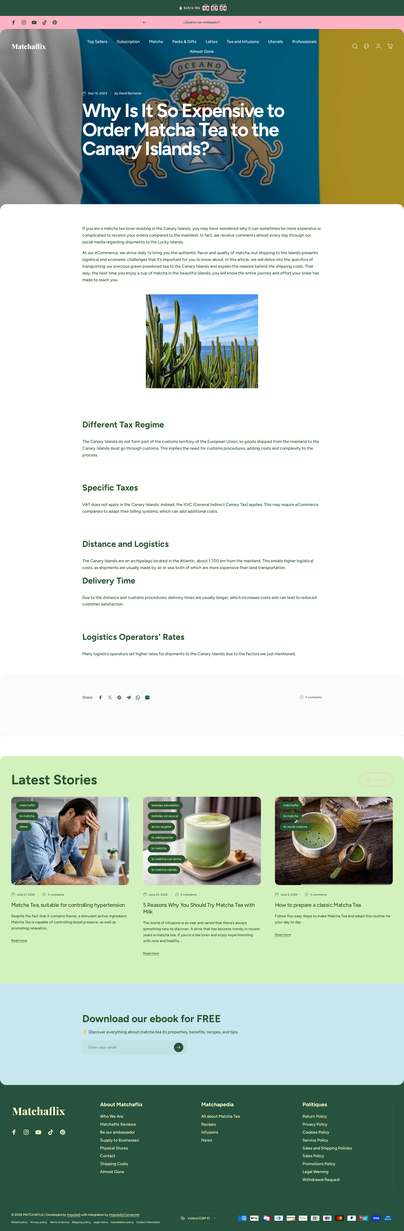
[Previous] (144, 22)
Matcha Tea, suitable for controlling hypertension (68, 905)
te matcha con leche (166, 859)
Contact (107, 1155)
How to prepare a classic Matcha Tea (318, 905)
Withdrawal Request (321, 1179)
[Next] (259, 22)
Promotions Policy (319, 1163)
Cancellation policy (122, 1222)
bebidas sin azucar (165, 816)
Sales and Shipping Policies (327, 1148)
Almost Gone (112, 1171)
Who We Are (111, 1116)
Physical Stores (114, 1148)
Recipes (208, 1124)
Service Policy (315, 1140)
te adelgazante (162, 838)
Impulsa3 (73, 1215)
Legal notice (101, 1222)
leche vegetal (161, 827)
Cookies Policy (316, 1132)
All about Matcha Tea (220, 1116)
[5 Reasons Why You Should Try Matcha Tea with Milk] (202, 841)
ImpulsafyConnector (124, 1215)
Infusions (209, 1132)
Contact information (148, 1222)
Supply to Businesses (119, 1140)
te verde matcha (295, 827)
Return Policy (315, 1116)
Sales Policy (313, 1155)
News (206, 1140)
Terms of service (59, 1222)
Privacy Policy (315, 1124)
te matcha (27, 816)
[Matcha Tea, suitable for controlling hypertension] (70, 841)
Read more (19, 941)
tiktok (24, 827)
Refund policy (19, 1222)
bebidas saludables (165, 805)
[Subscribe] (178, 1047)
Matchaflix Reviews (118, 1124)
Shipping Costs (114, 1163)
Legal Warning (315, 1171)
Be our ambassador (117, 1132)
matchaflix (27, 805)
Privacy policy (38, 1222)
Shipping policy (81, 1222)
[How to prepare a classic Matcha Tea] (334, 841)
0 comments (313, 697)
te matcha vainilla (164, 870)
